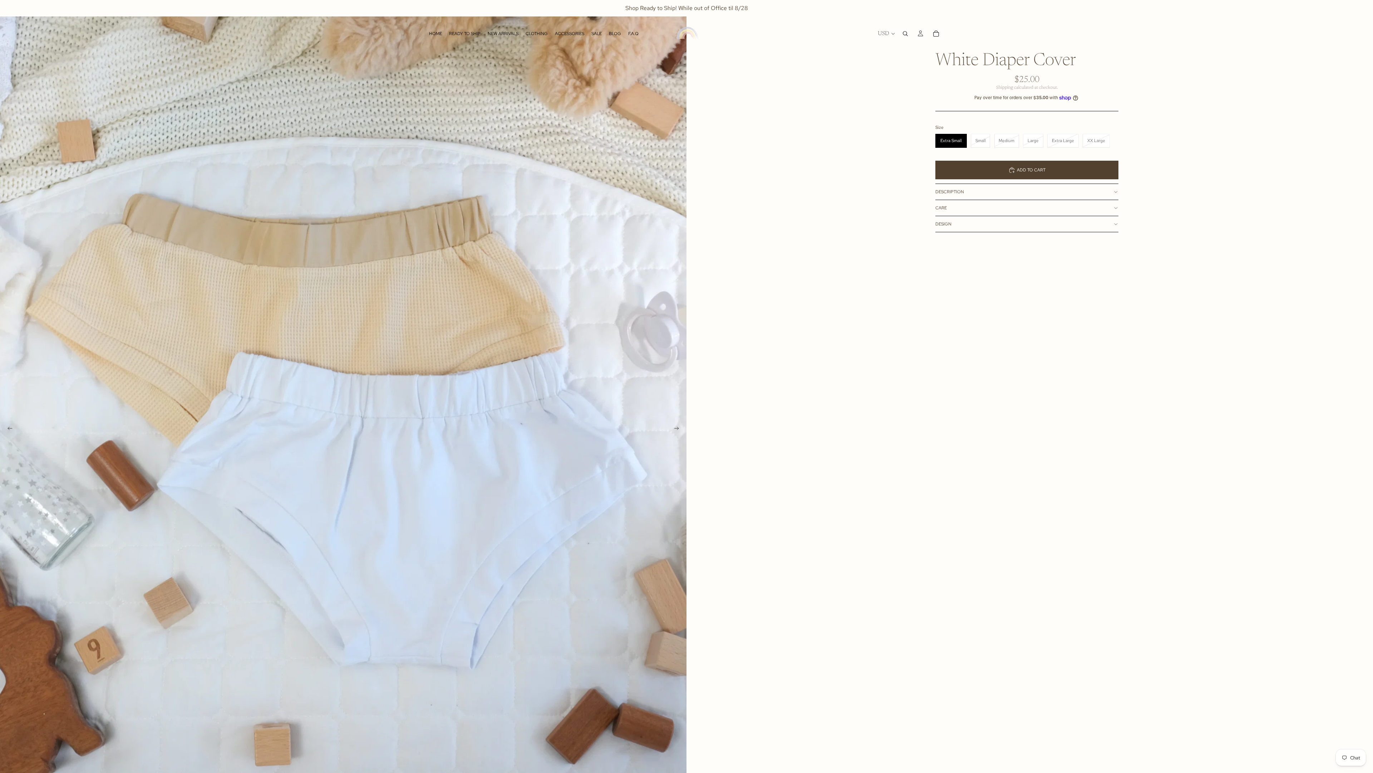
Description (949, 192)
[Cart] (936, 34)
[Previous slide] (8, 429)
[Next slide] (678, 429)
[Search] (905, 34)
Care (941, 208)
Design (943, 224)
